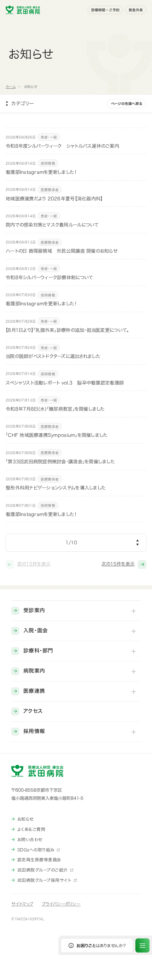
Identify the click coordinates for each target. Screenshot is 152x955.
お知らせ (25, 819)
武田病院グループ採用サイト (44, 880)
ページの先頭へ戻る (126, 103)
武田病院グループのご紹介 (42, 870)
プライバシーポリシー (61, 904)
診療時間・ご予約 (105, 10)
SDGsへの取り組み (35, 850)
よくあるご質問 (31, 829)
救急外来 (136, 10)
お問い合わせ (29, 839)
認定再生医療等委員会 (39, 859)
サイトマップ (22, 904)
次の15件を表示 (118, 564)
